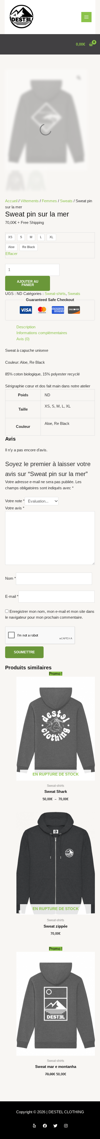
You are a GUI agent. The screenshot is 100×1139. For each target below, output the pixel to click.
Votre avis (14, 508)
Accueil (11, 201)
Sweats (66, 201)
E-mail (11, 596)
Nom (10, 578)
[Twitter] (55, 1126)
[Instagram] (66, 1126)
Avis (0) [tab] (22, 339)
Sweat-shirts (55, 294)
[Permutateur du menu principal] (86, 17)
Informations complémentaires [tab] (41, 333)
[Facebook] (45, 1126)
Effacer (11, 254)
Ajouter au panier (27, 283)
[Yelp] (34, 1126)
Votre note (15, 501)
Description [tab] (25, 327)
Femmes (49, 201)
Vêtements (30, 201)
